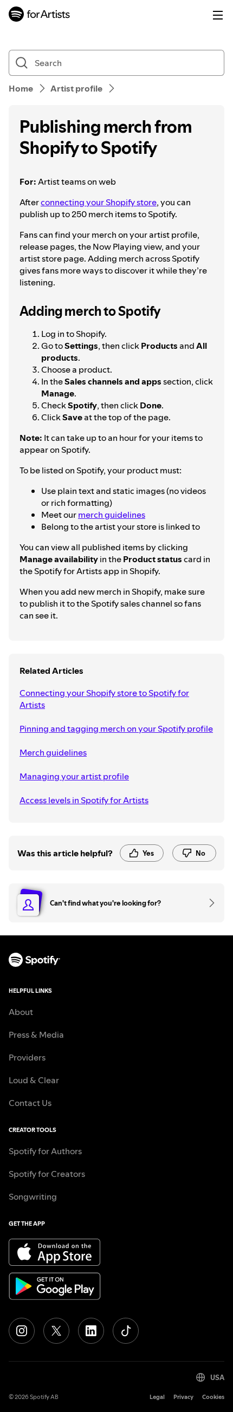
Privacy (183, 1397)
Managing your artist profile (74, 776)
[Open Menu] (217, 15)
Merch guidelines (53, 752)
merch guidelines (111, 514)
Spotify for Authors (45, 1151)
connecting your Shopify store (99, 202)
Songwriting (33, 1196)
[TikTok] (126, 1331)
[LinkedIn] (91, 1331)
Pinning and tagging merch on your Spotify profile (116, 728)
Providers (27, 1057)
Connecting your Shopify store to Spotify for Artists (104, 699)
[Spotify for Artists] (39, 15)
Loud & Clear (34, 1080)
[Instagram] (22, 1331)
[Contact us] (208, 903)
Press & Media (36, 1034)
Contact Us (30, 1103)
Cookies (213, 1397)
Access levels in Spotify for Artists (84, 800)
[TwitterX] (56, 1331)
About (21, 1012)
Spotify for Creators (47, 1174)
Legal (157, 1397)
